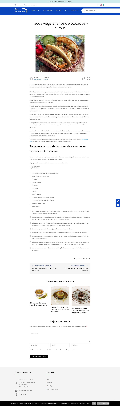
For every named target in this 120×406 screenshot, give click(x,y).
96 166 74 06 (19, 5)
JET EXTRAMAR (47, 10)
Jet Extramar (37, 80)
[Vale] (118, 403)
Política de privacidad (103, 403)
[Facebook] (98, 5)
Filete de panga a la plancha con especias (78, 264)
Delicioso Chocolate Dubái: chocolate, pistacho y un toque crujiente (60, 309)
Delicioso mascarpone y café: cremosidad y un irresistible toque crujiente (80, 310)
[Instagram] (101, 5)
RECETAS (58, 10)
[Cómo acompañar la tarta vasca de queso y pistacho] (39, 293)
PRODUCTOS (35, 10)
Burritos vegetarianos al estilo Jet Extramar (42, 264)
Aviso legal (50, 386)
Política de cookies (52, 389)
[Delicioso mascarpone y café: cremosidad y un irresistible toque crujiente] (81, 296)
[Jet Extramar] (21, 10)
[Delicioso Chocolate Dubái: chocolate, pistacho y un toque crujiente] (60, 295)
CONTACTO (74, 10)
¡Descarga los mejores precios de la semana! (60, 1)
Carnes (46, 80)
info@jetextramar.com (31, 5)
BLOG (66, 10)
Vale (94, 403)
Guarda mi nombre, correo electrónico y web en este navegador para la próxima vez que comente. (59, 350)
